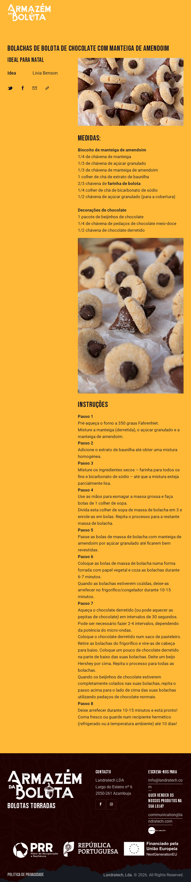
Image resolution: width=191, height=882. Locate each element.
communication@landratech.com (165, 818)
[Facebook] (23, 88)
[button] (47, 88)
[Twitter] (10, 88)
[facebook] (100, 804)
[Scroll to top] (180, 871)
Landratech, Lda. (118, 875)
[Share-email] (35, 88)
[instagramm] (111, 804)
